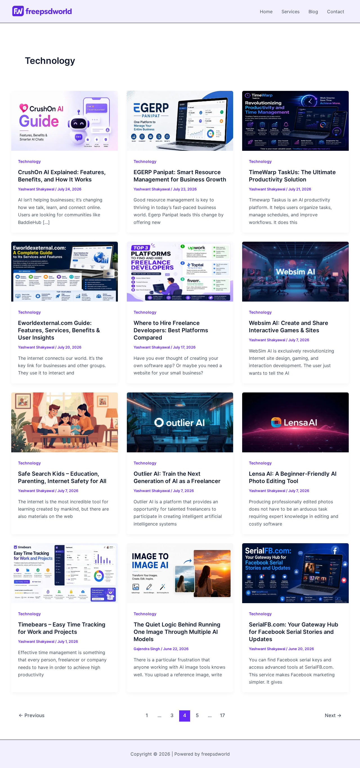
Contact (335, 11)
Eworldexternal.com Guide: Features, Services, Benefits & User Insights (59, 330)
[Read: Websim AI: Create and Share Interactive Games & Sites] (295, 271)
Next (333, 715)
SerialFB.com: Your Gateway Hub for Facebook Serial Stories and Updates (293, 632)
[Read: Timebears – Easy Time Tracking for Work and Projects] (64, 573)
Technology (29, 161)
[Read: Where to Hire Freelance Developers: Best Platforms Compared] (180, 271)
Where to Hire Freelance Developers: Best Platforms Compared (171, 330)
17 (222, 715)
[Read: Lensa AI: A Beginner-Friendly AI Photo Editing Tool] (295, 422)
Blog (313, 11)
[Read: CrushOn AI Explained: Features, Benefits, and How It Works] (64, 120)
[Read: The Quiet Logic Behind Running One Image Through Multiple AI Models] (180, 573)
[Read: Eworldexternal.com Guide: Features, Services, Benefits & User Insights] (64, 271)
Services (291, 11)
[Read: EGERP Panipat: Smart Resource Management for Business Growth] (180, 120)
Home (266, 11)
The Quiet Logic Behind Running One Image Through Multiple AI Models (177, 632)
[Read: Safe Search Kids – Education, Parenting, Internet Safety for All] (64, 422)
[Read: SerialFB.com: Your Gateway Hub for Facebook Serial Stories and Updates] (295, 573)
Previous (31, 715)
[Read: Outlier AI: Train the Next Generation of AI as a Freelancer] (180, 422)
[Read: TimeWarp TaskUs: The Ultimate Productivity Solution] (295, 120)
